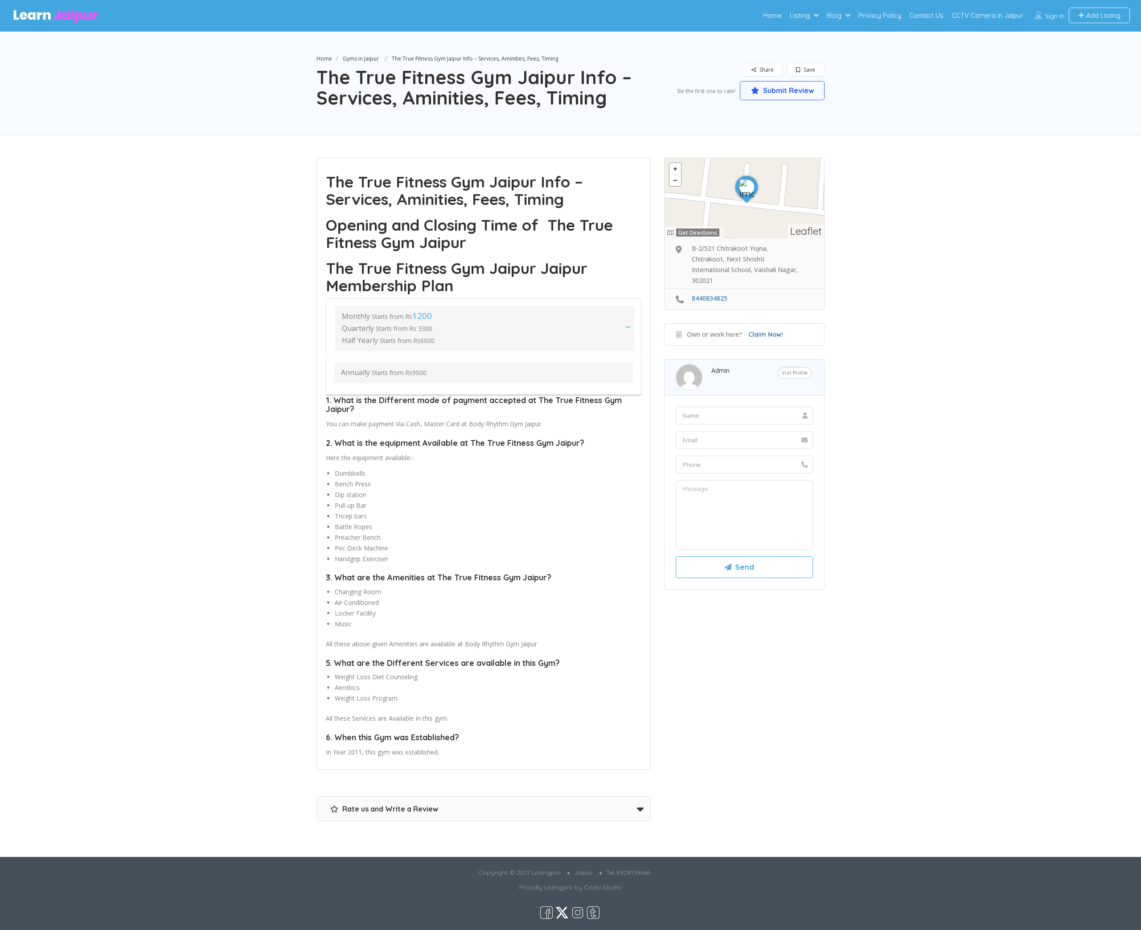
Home (772, 15)
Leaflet (806, 230)
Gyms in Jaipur (361, 58)
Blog (834, 15)
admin (720, 370)
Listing (800, 15)
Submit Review (787, 90)
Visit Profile (795, 373)
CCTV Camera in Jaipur (987, 15)
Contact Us (926, 15)
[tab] (483, 326)
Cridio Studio (603, 887)
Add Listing (1102, 15)
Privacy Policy (879, 15)
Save (808, 69)
